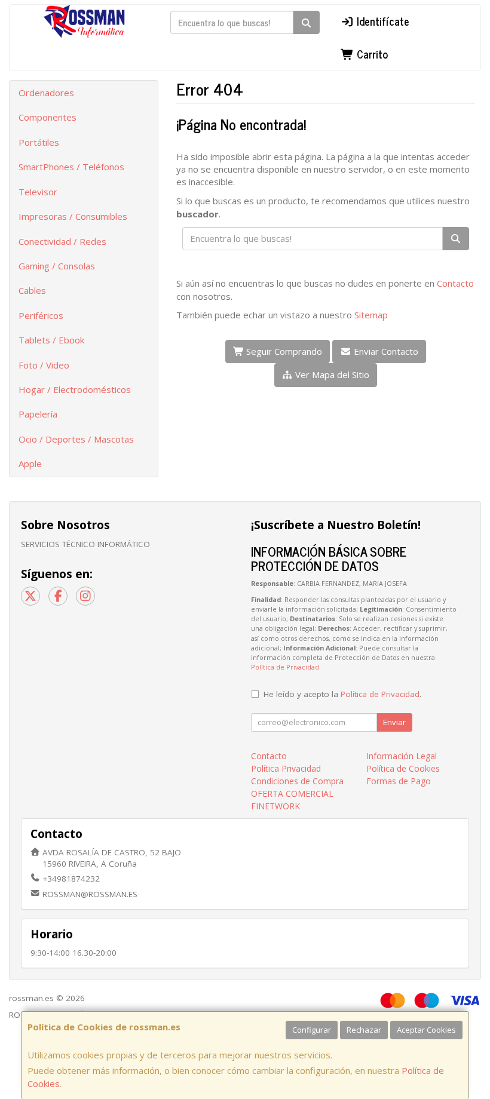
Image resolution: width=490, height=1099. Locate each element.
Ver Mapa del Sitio (331, 374)
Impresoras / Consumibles (73, 216)
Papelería (38, 414)
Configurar (311, 1029)
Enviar (394, 722)
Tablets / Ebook (51, 340)
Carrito (371, 54)
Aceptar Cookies (426, 1029)
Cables (32, 290)
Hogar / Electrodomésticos (75, 389)
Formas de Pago (398, 781)
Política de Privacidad (285, 666)
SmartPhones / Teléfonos (71, 167)
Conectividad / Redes (62, 241)
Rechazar (364, 1029)
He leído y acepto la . (342, 694)
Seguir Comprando (283, 351)
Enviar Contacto (384, 351)
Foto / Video (44, 365)
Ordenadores (46, 93)
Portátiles (39, 142)
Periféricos (41, 315)
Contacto (455, 283)
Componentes (47, 117)
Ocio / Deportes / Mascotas (76, 439)
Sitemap (371, 315)
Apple (30, 463)
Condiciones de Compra (297, 781)
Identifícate (381, 21)
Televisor (38, 192)
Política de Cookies (403, 768)
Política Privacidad (286, 768)
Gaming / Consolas (57, 266)
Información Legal (401, 756)
